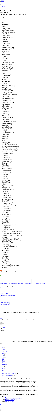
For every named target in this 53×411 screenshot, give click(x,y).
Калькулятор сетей (4, 7)
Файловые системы (4, 367)
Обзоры (3, 359)
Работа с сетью (3, 362)
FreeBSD (3, 347)
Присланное (3, 361)
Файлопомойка (3, 5)
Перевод (3, 360)
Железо (9, 12)
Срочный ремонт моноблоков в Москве (5, 302)
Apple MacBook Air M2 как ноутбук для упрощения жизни (7, 295)
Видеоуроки (3, 352)
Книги (2, 356)
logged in (4, 327)
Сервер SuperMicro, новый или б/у (4, 311)
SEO (2, 348)
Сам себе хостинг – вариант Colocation (5, 304)
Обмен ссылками (4, 6)
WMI (2, 350)
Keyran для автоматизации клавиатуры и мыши (11, 399)
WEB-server (3, 349)
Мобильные (3, 357)
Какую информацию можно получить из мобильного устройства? (13, 398)
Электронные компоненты (3, 404)
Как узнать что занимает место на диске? (7, 375)
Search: (1, 4)
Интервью (3, 355)
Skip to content (2, 0)
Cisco (2, 346)
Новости (3, 358)
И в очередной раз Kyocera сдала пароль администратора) (12, 397)
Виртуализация (4, 353)
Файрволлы (3, 368)
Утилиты (3, 366)
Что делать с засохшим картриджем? (4, 293)
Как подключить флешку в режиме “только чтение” (8, 376)
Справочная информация (5, 364)
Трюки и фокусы (4, 365)
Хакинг (3, 369)
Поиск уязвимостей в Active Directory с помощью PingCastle (9, 373)
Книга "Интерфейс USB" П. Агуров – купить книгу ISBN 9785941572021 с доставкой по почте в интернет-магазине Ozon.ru (18, 271)
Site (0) (1, 324)
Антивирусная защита (4, 351)
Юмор (2, 370)
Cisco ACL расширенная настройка (9, 400)
